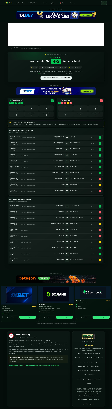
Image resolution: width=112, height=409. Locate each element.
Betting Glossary (82, 370)
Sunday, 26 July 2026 (14, 230)
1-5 (67, 247)
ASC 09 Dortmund (58, 160)
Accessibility (97, 379)
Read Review (11, 317)
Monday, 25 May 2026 (14, 247)
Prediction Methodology (93, 370)
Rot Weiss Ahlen (59, 190)
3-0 (67, 206)
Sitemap (89, 383)
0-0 (67, 242)
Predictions (21, 3)
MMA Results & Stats (83, 366)
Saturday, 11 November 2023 (14, 190)
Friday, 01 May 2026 (14, 259)
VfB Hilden (61, 211)
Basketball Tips (99, 357)
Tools (63, 3)
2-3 (67, 253)
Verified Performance (80, 357)
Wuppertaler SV (40, 61)
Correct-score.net (87, 353)
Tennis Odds (90, 357)
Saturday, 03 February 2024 (14, 149)
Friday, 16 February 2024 (15, 137)
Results (45, 3)
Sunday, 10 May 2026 (14, 253)
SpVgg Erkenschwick (57, 247)
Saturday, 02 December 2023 (14, 179)
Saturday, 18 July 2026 (14, 236)
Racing (92, 366)
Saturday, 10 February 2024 (14, 143)
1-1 (67, 185)
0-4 (67, 143)
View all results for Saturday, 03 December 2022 (57, 77)
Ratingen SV (73, 229)
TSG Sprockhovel (59, 166)
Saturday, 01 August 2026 (13, 224)
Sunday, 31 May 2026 (14, 241)
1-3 (67, 230)
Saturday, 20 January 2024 (13, 155)
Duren (63, 184)
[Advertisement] (56, 34)
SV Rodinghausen (58, 142)
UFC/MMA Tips (94, 362)
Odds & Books (33, 3)
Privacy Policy (55, 365)
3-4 (67, 179)
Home (9, 47)
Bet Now (27, 317)
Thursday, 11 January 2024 (13, 161)
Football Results (16, 47)
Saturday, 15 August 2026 (13, 212)
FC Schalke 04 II (75, 148)
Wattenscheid (71, 61)
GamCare (21, 365)
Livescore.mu (96, 353)
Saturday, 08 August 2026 (13, 218)
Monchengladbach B (58, 172)
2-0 (67, 137)
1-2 (67, 167)
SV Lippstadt (74, 241)
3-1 (67, 149)
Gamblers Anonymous (31, 365)
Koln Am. (72, 137)
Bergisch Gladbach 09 (58, 223)
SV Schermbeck (59, 253)
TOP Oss (61, 235)
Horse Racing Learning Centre (85, 379)
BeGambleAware (13, 365)
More (71, 3)
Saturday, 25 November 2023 (14, 185)
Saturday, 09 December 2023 (14, 173)
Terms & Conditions (44, 365)
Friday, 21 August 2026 (14, 206)
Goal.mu (79, 353)
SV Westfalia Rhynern (76, 217)
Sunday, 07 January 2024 (15, 167)
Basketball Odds (84, 362)
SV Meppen (73, 154)
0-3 (67, 161)
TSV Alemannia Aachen (77, 178)
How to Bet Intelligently (89, 374)
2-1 (67, 191)
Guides (54, 3)
